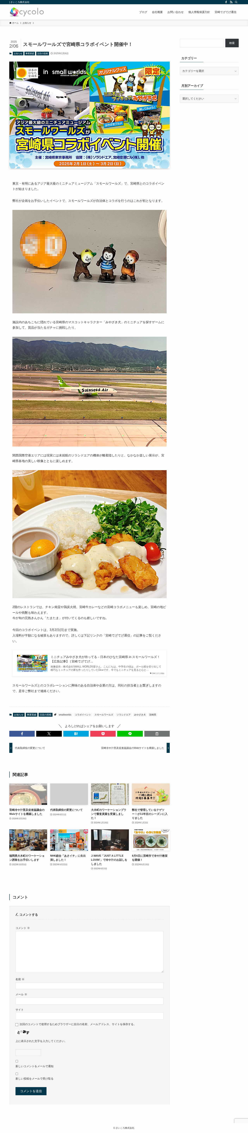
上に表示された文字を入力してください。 (41, 1041)
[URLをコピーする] (157, 734)
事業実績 (30, 53)
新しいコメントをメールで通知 (34, 1066)
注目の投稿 (42, 53)
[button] (22, 734)
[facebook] (226, 2)
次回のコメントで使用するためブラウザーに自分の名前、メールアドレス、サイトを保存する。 (78, 1024)
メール (21, 994)
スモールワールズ (104, 714)
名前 (20, 979)
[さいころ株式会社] (26, 12)
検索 (232, 43)
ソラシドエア (124, 714)
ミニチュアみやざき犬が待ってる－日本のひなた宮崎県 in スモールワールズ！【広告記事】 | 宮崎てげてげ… (105, 659)
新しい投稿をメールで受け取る (34, 1078)
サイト (20, 1009)
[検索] (236, 2)
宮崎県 (152, 714)
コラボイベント (83, 714)
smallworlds (65, 714)
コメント (23, 927)
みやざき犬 (140, 714)
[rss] (231, 2)
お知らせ (18, 53)
